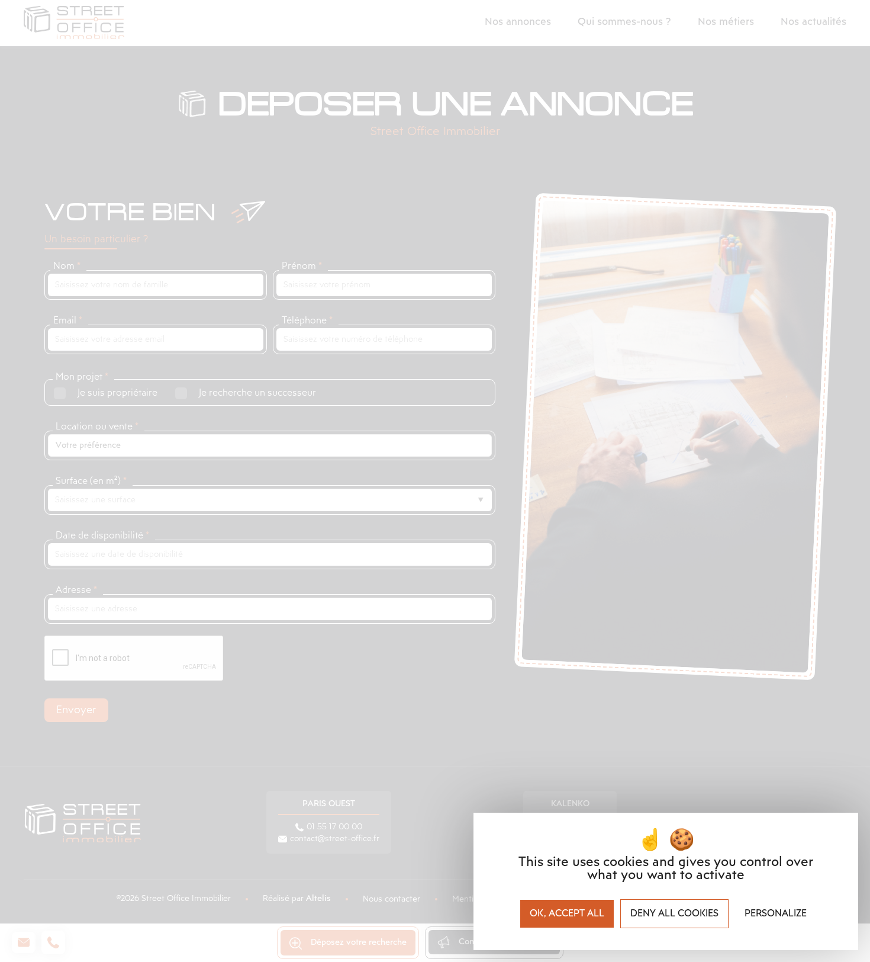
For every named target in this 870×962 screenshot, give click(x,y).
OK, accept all (567, 913)
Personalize (776, 913)
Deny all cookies (674, 913)
